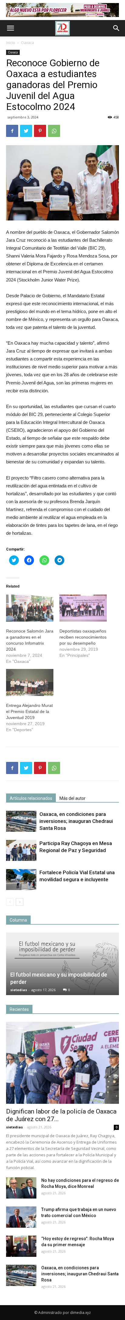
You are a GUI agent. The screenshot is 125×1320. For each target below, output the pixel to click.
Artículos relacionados (31, 798)
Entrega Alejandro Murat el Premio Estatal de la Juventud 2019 (29, 711)
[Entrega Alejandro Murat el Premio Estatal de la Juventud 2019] (29, 682)
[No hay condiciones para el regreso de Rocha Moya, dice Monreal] (21, 1188)
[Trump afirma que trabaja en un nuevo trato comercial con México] (21, 1217)
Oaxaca (27, 42)
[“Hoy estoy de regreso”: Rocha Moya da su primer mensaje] (21, 1246)
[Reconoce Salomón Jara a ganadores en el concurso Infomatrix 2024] (29, 608)
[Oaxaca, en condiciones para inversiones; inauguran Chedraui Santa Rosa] (21, 821)
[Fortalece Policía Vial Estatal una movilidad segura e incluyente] (21, 879)
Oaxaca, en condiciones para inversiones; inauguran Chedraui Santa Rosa (76, 821)
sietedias (18, 989)
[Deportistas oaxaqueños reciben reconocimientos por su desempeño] (83, 608)
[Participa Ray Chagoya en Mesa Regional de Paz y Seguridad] (21, 850)
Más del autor (72, 798)
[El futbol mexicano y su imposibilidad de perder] (62, 964)
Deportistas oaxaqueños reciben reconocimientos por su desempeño (82, 637)
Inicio (10, 42)
